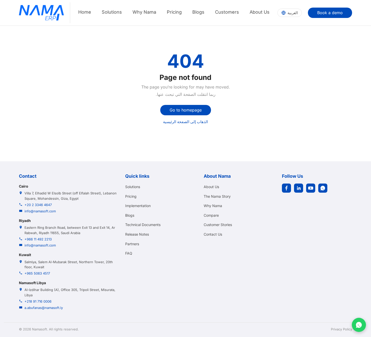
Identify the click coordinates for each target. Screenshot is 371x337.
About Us (260, 12)
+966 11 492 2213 (38, 239)
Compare (211, 215)
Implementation (138, 206)
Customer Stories (218, 224)
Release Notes (137, 234)
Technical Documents (143, 224)
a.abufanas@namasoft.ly (43, 308)
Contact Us (213, 234)
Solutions (112, 12)
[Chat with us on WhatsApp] (359, 325)
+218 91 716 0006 (37, 301)
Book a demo (330, 12)
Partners (132, 244)
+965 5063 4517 (37, 273)
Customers (227, 12)
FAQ (128, 253)
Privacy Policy (341, 329)
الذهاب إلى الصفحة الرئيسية (185, 121)
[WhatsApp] (322, 188)
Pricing (174, 12)
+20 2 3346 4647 (38, 205)
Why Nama (144, 12)
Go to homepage (186, 110)
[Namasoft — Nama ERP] (41, 12)
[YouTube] (310, 188)
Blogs (198, 12)
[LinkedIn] (298, 188)
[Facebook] (286, 188)
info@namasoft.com (40, 211)
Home (84, 12)
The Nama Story (217, 196)
